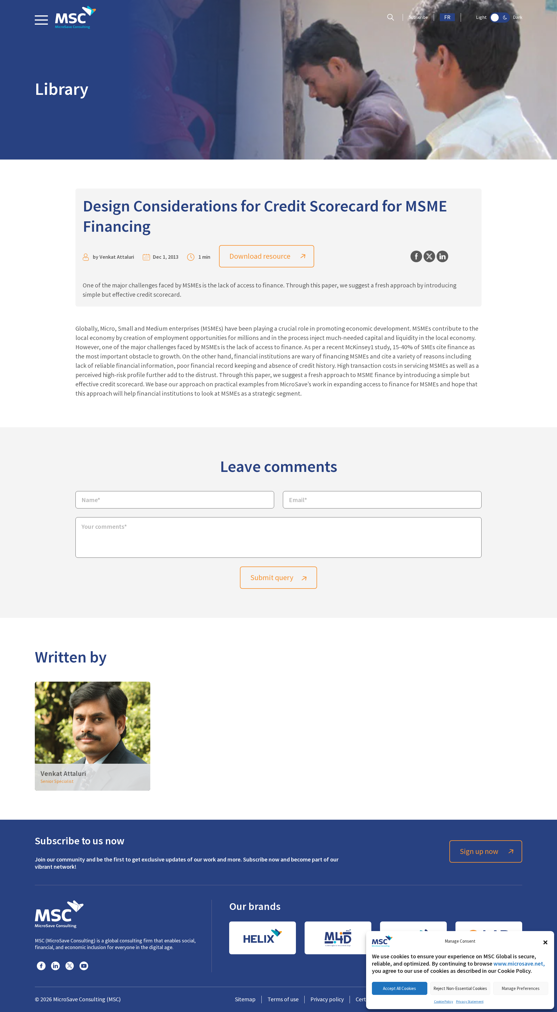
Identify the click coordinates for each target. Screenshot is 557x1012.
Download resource (259, 256)
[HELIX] (262, 938)
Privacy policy (327, 999)
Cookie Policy (443, 1001)
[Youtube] (83, 966)
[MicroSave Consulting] (59, 913)
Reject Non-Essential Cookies (460, 988)
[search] (392, 17)
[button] (545, 941)
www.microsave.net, (519, 963)
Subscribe (418, 17)
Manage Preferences (521, 988)
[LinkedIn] (55, 966)
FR (447, 17)
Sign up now (479, 851)
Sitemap (245, 999)
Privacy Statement (470, 1001)
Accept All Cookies (399, 988)
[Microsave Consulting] (75, 17)
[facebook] (41, 966)
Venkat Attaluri (117, 257)
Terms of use (283, 999)
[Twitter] (69, 966)
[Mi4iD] (338, 938)
